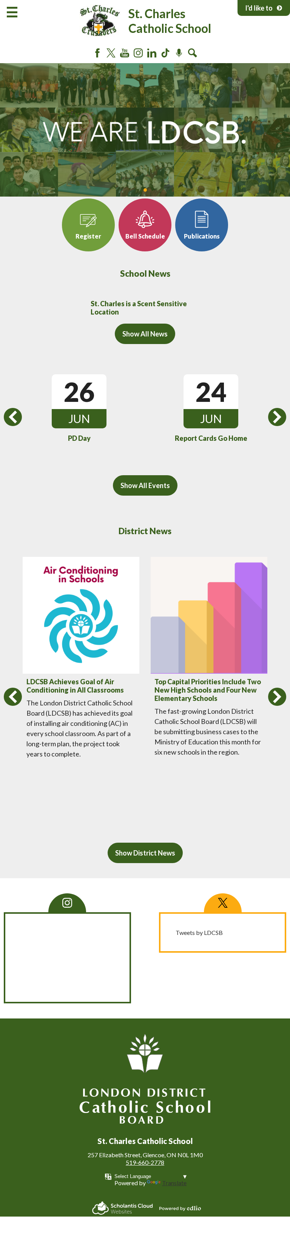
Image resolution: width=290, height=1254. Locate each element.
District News (145, 531)
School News (145, 273)
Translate (174, 1182)
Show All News (145, 334)
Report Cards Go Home (211, 438)
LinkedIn (151, 52)
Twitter (111, 52)
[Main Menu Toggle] (12, 12)
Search (192, 52)
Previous (13, 417)
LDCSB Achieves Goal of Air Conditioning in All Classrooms (75, 685)
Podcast (179, 52)
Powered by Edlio (180, 1208)
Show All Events (145, 485)
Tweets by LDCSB (199, 932)
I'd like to (259, 8)
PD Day (79, 438)
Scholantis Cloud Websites (122, 1208)
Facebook (97, 52)
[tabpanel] (145, 130)
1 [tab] (145, 190)
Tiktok (165, 52)
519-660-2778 (145, 1162)
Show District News (145, 853)
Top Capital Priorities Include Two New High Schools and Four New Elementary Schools (207, 689)
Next (277, 417)
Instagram (138, 52)
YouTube (124, 52)
